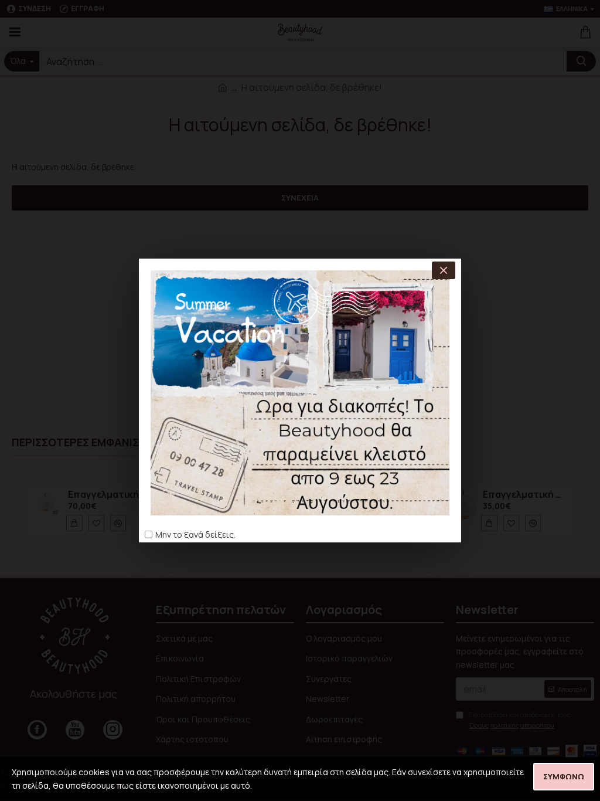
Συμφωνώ (563, 776)
